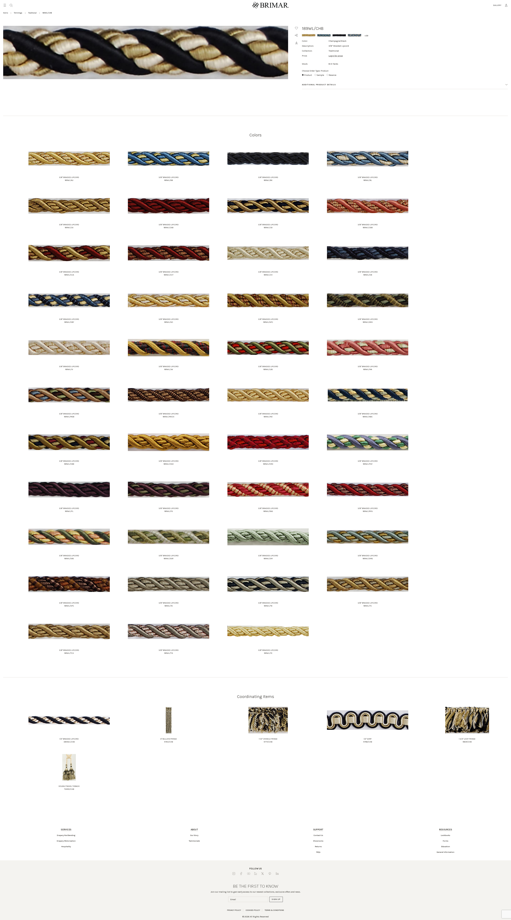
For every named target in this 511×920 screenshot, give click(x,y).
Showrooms (318, 841)
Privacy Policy (234, 910)
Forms (445, 841)
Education (445, 846)
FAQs (318, 852)
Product (308, 75)
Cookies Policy (253, 910)
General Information (445, 852)
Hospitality (66, 846)
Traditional (32, 13)
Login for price (336, 55)
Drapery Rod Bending (66, 835)
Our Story (194, 835)
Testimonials (194, 841)
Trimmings (18, 13)
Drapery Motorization (66, 841)
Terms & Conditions (274, 910)
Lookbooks (445, 835)
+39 (366, 35)
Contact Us (318, 835)
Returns (318, 846)
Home (5, 13)
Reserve (332, 75)
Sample (320, 75)
